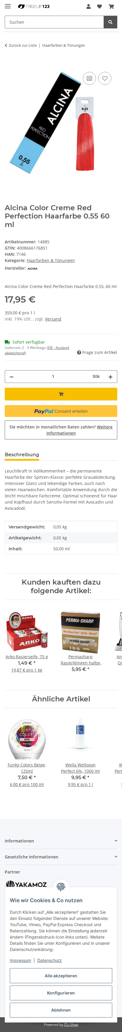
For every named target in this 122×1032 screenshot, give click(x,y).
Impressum (20, 960)
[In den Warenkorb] (9, 64)
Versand (53, 319)
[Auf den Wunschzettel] (104, 78)
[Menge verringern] (11, 377)
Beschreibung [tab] (22, 454)
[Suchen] (110, 22)
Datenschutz (49, 960)
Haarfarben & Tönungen (51, 260)
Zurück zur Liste (23, 45)
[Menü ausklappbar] (8, 3)
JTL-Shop (71, 1024)
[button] (88, 6)
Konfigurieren (61, 992)
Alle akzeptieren (61, 975)
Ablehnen (61, 1009)
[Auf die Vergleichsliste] (89, 78)
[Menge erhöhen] (110, 377)
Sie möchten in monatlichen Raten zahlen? (61, 430)
